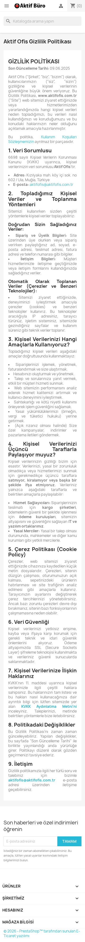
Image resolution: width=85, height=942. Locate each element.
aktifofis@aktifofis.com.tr (51, 184)
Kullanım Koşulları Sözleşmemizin (42, 139)
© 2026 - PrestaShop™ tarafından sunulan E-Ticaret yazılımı (42, 933)
